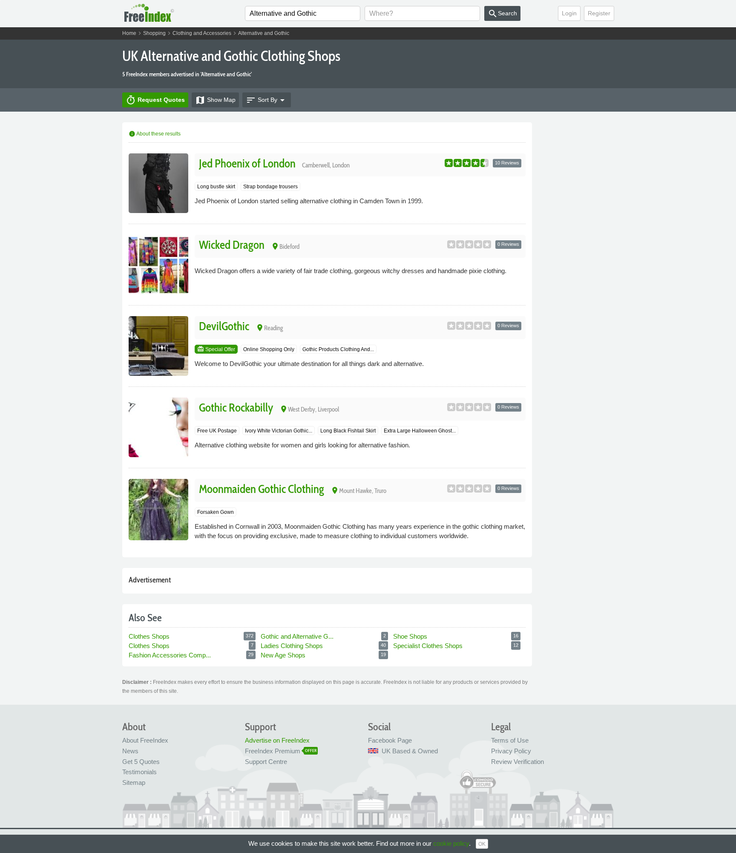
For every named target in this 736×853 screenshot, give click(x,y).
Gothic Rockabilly (236, 408)
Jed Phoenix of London (247, 163)
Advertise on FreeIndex (277, 740)
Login (569, 13)
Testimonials (139, 771)
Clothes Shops (150, 636)
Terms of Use (510, 740)
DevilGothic (224, 326)
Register (599, 13)
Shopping (154, 33)
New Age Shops (284, 655)
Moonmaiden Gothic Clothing (261, 489)
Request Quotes (155, 100)
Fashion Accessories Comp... (171, 655)
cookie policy (451, 843)
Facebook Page (390, 740)
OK (482, 844)
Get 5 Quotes (141, 761)
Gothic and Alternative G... (298, 636)
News (130, 751)
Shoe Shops (411, 636)
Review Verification (517, 761)
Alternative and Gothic (263, 33)
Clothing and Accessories (201, 33)
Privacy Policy (511, 751)
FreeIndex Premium (272, 751)
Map (215, 100)
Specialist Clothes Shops (428, 645)
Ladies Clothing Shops (293, 645)
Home (129, 33)
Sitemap (133, 782)
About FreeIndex (145, 740)
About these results (155, 134)
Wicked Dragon (231, 245)
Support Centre (266, 761)
